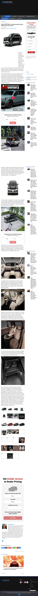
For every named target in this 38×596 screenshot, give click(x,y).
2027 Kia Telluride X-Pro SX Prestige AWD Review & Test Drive (34, 103)
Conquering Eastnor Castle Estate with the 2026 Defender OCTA (34, 112)
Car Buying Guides (14, 16)
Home (3, 16)
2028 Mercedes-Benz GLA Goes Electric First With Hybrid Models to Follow (34, 295)
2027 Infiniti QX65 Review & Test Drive (33, 128)
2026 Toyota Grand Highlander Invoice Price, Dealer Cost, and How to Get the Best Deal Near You (34, 206)
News (12, 28)
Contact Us (31, 584)
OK (19, 594)
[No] (36, 593)
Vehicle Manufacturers (5, 18)
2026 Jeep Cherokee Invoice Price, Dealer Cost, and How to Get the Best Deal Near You (34, 173)
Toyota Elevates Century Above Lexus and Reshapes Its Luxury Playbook (13, 569)
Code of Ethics (32, 586)
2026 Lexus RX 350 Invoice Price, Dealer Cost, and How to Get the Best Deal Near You (34, 184)
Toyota (14, 28)
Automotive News (7, 16)
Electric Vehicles (19, 18)
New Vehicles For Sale (21, 16)
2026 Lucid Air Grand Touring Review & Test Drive (34, 144)
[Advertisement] (25, 8)
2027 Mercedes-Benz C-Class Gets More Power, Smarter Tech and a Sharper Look (34, 270)
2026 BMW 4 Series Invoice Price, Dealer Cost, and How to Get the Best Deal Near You (34, 218)
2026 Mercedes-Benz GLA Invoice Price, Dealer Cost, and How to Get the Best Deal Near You (34, 229)
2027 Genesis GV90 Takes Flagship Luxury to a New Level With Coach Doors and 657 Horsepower (34, 258)
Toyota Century (17, 551)
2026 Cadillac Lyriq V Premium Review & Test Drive (34, 121)
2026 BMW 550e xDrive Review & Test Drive (34, 95)
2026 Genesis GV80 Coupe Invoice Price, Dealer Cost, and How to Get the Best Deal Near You (34, 195)
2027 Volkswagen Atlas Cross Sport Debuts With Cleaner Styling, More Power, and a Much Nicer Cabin (33, 283)
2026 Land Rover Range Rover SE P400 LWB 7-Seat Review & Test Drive (34, 136)
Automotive (8, 28)
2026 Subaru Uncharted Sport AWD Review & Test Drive (34, 88)
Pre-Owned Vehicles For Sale (30, 16)
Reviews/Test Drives (12, 18)
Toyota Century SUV (21, 551)
